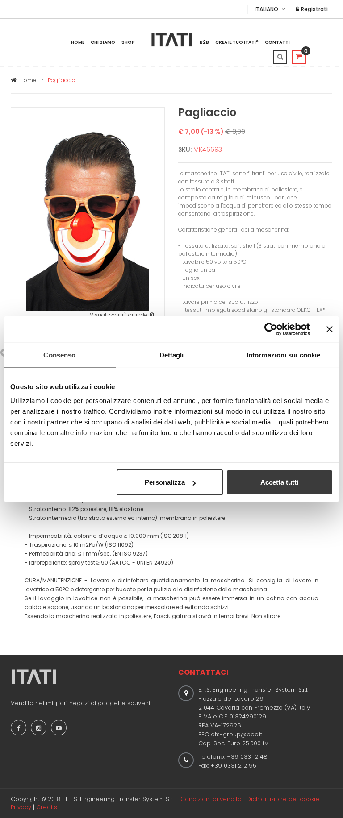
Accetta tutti (279, 482)
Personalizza (165, 482)
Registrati (314, 9)
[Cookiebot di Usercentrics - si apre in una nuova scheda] (271, 329)
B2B (204, 42)
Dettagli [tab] (171, 354)
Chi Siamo (103, 42)
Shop (128, 42)
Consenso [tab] (59, 354)
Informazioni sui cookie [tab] (283, 354)
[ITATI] (172, 39)
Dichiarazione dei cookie (283, 799)
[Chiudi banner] (329, 329)
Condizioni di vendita (211, 799)
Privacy (21, 807)
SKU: (185, 149)
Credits (46, 807)
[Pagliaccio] (88, 216)
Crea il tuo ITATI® (237, 42)
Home (77, 42)
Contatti (277, 42)
